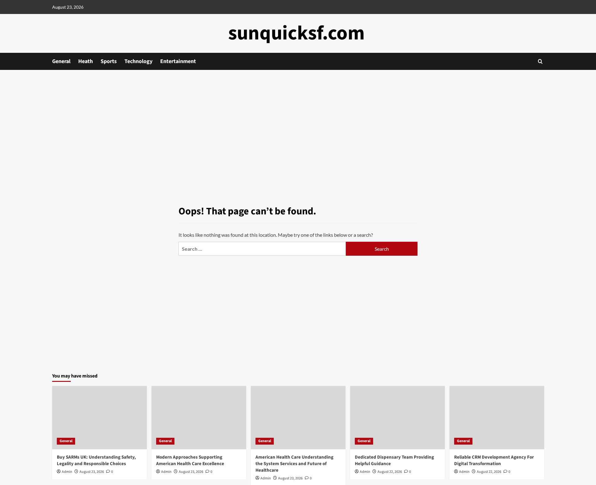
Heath (85, 61)
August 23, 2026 (91, 471)
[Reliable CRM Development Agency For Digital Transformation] (496, 417)
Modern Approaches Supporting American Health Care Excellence (190, 460)
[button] (540, 61)
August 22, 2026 (389, 471)
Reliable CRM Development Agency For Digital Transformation (494, 460)
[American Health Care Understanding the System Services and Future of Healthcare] (298, 417)
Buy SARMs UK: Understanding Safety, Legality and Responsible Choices (96, 460)
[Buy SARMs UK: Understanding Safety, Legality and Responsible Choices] (99, 417)
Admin (67, 471)
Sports (109, 61)
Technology (138, 61)
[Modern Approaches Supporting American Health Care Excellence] (198, 417)
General (61, 61)
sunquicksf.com (296, 33)
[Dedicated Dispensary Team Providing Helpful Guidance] (397, 417)
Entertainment (178, 61)
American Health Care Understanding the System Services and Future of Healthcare (294, 464)
